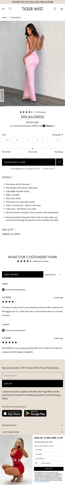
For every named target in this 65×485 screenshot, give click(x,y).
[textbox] (32, 201)
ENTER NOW (48, 469)
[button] (32, 112)
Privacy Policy (39, 481)
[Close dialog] (62, 437)
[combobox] (37, 463)
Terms (47, 481)
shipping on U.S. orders (23, 168)
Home (4, 17)
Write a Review (15, 275)
